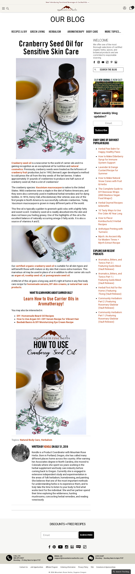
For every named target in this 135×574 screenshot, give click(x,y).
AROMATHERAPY (76, 31)
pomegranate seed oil (58, 275)
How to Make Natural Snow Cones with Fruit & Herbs (110, 181)
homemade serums (37, 284)
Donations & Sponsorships (105, 567)
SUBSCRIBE (86, 535)
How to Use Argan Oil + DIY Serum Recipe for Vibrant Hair (48, 319)
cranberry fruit (19, 172)
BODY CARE (92, 31)
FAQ (92, 567)
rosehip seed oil (33, 275)
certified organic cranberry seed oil (35, 266)
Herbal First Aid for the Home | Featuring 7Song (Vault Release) (110, 290)
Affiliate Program (52, 567)
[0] (131, 10)
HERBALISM (55, 31)
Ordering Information (68, 567)
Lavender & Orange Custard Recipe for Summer (108, 170)
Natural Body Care (30, 439)
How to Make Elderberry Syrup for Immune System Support (110, 159)
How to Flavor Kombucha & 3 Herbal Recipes (109, 221)
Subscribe (101, 130)
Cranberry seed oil (21, 163)
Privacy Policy (83, 567)
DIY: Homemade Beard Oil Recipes (35, 315)
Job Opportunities (36, 567)
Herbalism (46, 439)
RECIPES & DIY (19, 31)
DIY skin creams (57, 284)
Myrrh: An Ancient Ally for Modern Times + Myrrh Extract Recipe (109, 239)
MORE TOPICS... (113, 31)
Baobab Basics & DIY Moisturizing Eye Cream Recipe (45, 322)
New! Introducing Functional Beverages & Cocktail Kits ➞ (67, 2)
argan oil (19, 275)
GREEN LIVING (37, 31)
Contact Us (24, 567)
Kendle (47, 446)
